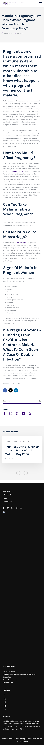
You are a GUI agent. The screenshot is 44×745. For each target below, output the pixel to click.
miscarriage (21, 242)
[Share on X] (10, 390)
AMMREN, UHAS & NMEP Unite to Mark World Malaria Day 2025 (22, 450)
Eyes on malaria (9, 671)
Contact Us (7, 501)
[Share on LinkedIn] (16, 390)
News (5, 498)
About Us (6, 492)
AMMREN (20, 33)
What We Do (7, 495)
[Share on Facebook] (5, 390)
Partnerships (8, 683)
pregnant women (18, 171)
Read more (9, 459)
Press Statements (10, 680)
